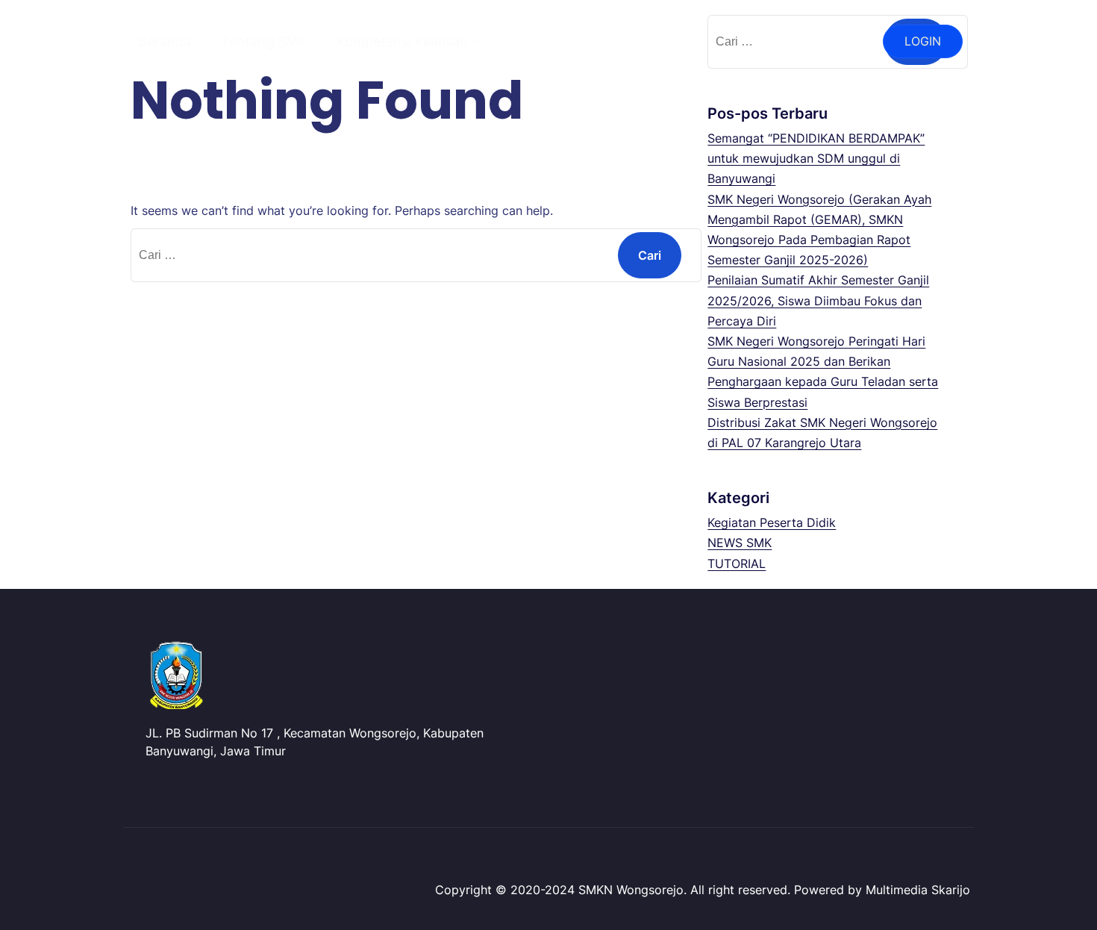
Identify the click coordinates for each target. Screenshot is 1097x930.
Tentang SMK (264, 41)
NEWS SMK (739, 542)
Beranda (164, 41)
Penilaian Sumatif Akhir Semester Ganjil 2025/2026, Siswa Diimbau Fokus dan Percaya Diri (818, 300)
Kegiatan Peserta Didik (771, 522)
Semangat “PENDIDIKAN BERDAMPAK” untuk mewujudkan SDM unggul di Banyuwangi (816, 158)
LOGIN (922, 41)
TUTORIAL (736, 563)
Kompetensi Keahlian (402, 41)
